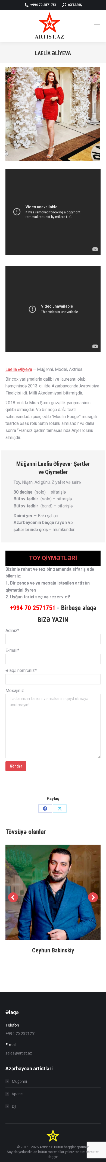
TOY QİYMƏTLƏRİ (53, 558)
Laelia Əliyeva (18, 369)
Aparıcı (17, 1093)
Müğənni (19, 1081)
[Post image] (53, 892)
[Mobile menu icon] (97, 26)
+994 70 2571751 (32, 608)
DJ (14, 1106)
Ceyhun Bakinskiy (53, 950)
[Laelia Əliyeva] (52, 114)
